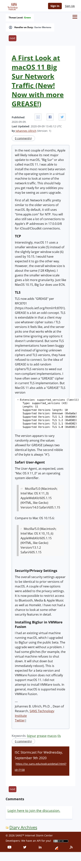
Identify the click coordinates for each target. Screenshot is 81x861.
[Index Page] (12, 6)
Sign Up (70, 6)
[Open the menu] (75, 16)
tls (59, 736)
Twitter (20, 720)
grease (42, 736)
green (27, 17)
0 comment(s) (23, 138)
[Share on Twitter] (62, 117)
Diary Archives (23, 827)
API (39, 840)
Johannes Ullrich (26, 131)
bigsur (31, 736)
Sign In (54, 6)
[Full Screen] (38, 117)
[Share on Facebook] (50, 117)
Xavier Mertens (42, 27)
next (12, 38)
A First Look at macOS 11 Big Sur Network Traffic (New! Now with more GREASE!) (38, 80)
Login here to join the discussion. (34, 810)
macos (52, 736)
